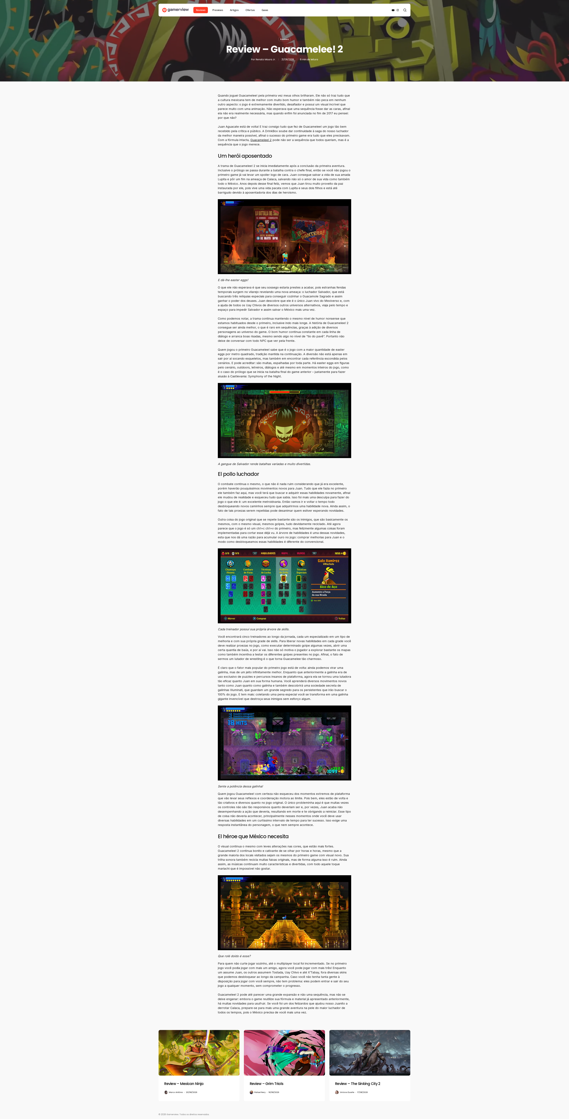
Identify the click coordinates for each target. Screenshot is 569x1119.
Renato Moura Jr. (265, 59)
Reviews (284, 39)
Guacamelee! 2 (261, 140)
